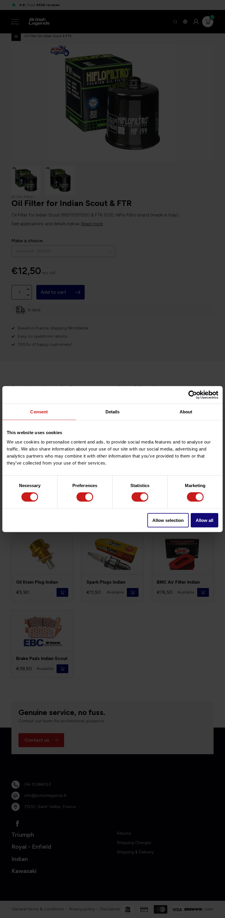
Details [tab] (112, 411)
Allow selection (168, 520)
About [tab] (186, 411)
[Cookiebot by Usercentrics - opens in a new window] (192, 395)
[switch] (84, 497)
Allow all (204, 520)
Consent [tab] (39, 411)
